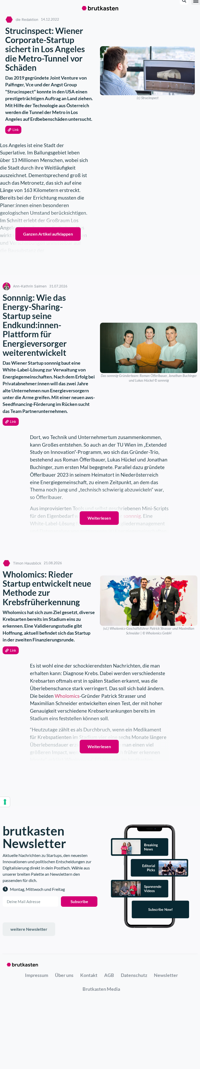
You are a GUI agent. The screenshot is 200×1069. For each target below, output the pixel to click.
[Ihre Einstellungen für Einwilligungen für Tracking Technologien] (5, 802)
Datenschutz (134, 975)
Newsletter (166, 975)
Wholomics (67, 696)
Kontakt (88, 975)
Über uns (64, 975)
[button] (13, 130)
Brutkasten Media (101, 989)
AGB (109, 975)
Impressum (36, 975)
